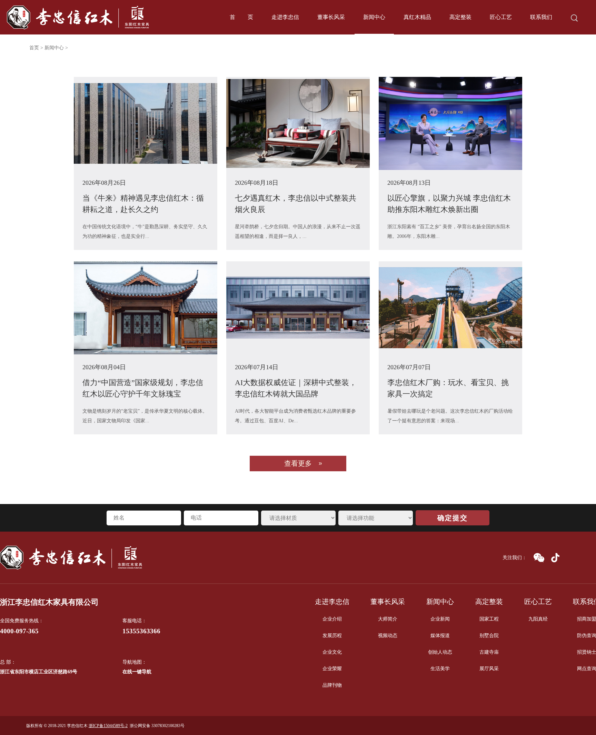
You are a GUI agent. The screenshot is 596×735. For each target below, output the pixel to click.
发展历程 (332, 635)
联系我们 (541, 17)
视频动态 (387, 635)
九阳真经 (538, 619)
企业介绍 (332, 619)
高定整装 (460, 17)
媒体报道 (440, 635)
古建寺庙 (489, 652)
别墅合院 (489, 635)
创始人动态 (440, 652)
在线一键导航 (136, 671)
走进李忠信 (285, 17)
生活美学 (440, 668)
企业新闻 (440, 619)
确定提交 (452, 518)
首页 (241, 17)
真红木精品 (417, 17)
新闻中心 (374, 17)
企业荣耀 (332, 668)
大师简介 (387, 619)
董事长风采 (331, 17)
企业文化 (332, 652)
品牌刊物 (332, 685)
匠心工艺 (501, 17)
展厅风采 (489, 668)
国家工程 (489, 619)
